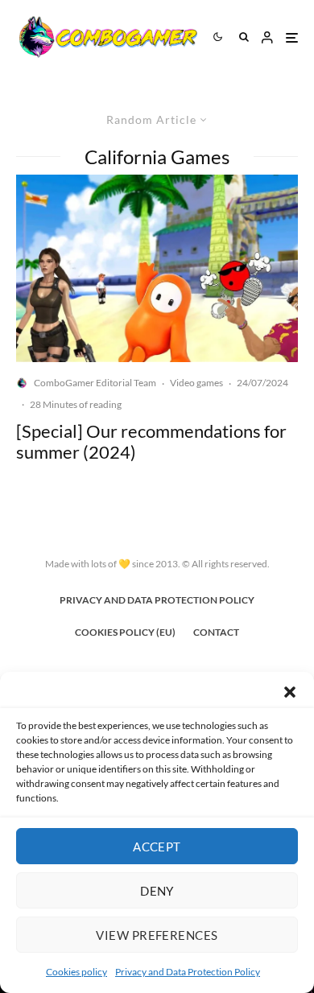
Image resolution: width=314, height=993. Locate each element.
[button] (290, 692)
